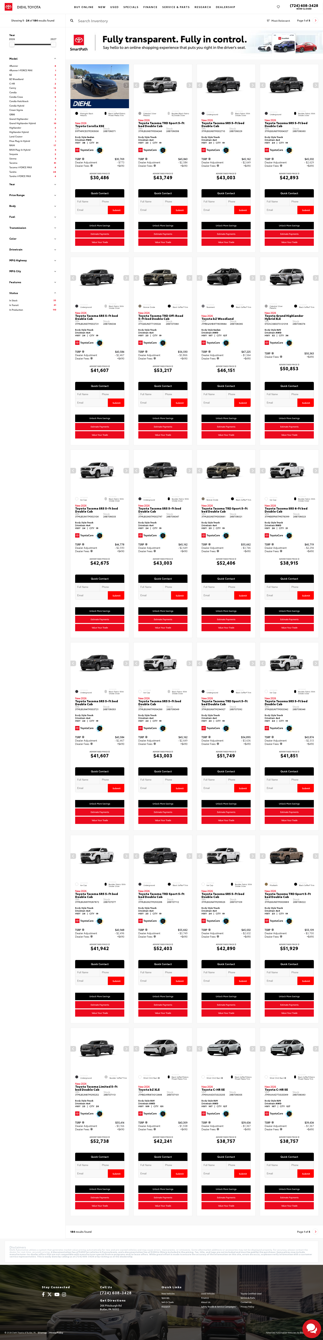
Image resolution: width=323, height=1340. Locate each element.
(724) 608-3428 (304, 5)
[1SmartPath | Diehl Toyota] (194, 43)
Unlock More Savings (99, 225)
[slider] (12, 44)
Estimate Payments (100, 233)
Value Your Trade (100, 242)
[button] (126, 85)
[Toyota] (8, 7)
